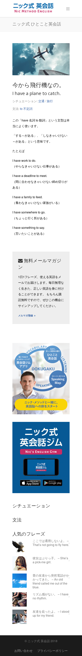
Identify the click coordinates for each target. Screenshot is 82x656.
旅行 (50, 101)
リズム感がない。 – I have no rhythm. (50, 596)
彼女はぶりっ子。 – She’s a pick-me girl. (50, 560)
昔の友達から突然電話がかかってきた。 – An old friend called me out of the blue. (51, 581)
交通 (41, 101)
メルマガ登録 (25, 315)
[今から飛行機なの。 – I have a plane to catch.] (41, 59)
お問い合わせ (23, 650)
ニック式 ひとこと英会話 (36, 24)
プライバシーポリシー (52, 650)
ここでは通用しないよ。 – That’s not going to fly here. (51, 543)
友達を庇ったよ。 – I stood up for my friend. (51, 614)
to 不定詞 (26, 108)
